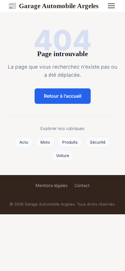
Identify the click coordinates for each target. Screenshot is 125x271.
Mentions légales (51, 185)
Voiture (62, 155)
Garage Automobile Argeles (53, 6)
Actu (23, 142)
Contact (82, 185)
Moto (45, 142)
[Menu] (111, 5)
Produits (70, 142)
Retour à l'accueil (62, 96)
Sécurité (98, 142)
